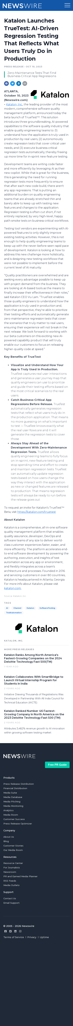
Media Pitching (11, 801)
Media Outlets (11, 885)
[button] (67, 5)
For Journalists (11, 867)
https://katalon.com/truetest (36, 512)
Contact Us (9, 898)
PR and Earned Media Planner (20, 876)
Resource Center (13, 863)
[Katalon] (50, 94)
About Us (8, 836)
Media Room (10, 814)
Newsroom (9, 872)
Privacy (31, 937)
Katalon (30, 608)
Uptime (44, 937)
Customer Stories (13, 845)
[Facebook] (5, 931)
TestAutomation (14, 613)
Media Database (12, 797)
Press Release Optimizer (17, 823)
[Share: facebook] (6, 83)
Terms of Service (13, 937)
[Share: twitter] (13, 83)
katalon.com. (12, 588)
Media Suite (10, 792)
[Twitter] (10, 931)
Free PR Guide (57, 764)
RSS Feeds (9, 880)
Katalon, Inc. (14, 104)
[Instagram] (20, 931)
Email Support (11, 902)
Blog (6, 841)
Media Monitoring (13, 806)
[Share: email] (25, 83)
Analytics (8, 810)
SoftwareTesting (47, 608)
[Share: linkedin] (19, 83)
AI (7, 608)
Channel (17, 608)
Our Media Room (13, 850)
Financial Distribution (15, 788)
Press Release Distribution (18, 783)
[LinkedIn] (15, 931)
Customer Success (14, 819)
